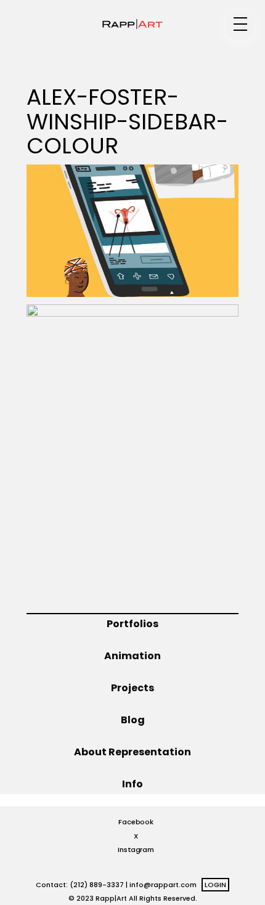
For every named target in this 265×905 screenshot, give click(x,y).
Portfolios (132, 624)
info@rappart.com (163, 885)
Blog (133, 720)
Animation (132, 656)
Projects (132, 688)
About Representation (132, 752)
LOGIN (215, 885)
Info (132, 784)
